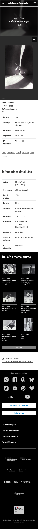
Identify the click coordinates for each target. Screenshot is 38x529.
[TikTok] (6, 389)
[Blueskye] (31, 380)
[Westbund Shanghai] (27, 484)
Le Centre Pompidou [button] (9, 425)
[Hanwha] (19, 496)
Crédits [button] (3, 98)
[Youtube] (27, 398)
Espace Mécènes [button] (8, 442)
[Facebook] (15, 380)
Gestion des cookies (19, 523)
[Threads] (23, 380)
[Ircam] (27, 460)
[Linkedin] (15, 389)
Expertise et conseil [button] (9, 436)
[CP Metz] (13, 472)
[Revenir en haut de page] (33, 524)
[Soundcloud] (10, 398)
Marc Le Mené (8, 102)
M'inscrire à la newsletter (19, 406)
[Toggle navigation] (34, 3)
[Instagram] (6, 380)
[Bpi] (12, 460)
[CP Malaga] (25, 472)
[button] (19, 172)
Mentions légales (7, 520)
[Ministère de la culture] (19, 510)
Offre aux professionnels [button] (10, 430)
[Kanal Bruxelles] (12, 484)
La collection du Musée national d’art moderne (17, 361)
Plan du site (16, 520)
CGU (21, 520)
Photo (17, 117)
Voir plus (19, 347)
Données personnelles (29, 520)
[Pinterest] (23, 389)
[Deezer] (31, 389)
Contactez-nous (19, 413)
